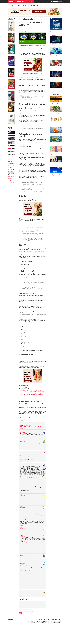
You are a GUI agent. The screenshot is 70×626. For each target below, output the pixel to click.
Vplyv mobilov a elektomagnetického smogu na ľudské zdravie (31, 394)
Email (32, 611)
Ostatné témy (24, 417)
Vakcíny (9, 186)
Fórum (16, 5)
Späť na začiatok (10, 619)
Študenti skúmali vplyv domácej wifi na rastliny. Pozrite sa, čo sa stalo (32, 391)
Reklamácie (60, 619)
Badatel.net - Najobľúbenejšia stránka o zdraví (21, 1)
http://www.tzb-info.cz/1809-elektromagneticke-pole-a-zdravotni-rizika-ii (32, 543)
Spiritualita (9, 180)
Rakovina (24, 5)
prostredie (31, 417)
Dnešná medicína (10, 163)
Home (9, 5)
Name (32, 609)
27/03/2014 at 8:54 (22, 507)
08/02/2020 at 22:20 (22, 591)
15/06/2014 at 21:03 (23, 555)
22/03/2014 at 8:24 (22, 432)
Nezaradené (10, 171)
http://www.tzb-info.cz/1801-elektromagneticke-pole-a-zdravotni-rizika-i (32, 542)
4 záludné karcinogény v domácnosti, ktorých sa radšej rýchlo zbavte (32, 393)
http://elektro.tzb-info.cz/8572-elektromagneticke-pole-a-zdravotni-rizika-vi (32, 547)
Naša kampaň (10, 169)
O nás (12, 5)
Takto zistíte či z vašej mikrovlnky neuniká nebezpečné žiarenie (31, 390)
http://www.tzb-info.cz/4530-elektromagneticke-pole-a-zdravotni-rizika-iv (32, 545)
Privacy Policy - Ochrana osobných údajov (51, 619)
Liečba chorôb (20, 5)
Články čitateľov (10, 159)
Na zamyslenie (10, 167)
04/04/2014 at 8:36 (22, 563)
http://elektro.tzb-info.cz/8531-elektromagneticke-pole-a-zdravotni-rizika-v (32, 546)
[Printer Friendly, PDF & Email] (23, 31)
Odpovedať (21, 428)
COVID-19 (9, 161)
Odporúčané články (11, 173)
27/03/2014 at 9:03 (22, 528)
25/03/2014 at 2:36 (22, 465)
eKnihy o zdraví (35, 5)
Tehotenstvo (10, 184)
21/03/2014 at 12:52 (22, 424)
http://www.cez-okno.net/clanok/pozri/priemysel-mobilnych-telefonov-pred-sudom (32, 426)
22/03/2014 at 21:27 (22, 441)
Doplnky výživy (10, 165)
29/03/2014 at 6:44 (23, 536)
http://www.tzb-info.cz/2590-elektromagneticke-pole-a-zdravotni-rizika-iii (32, 544)
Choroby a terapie (10, 156)
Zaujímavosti (10, 188)
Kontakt (40, 5)
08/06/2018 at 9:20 (22, 495)
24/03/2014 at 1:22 (22, 452)
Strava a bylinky (29, 5)
